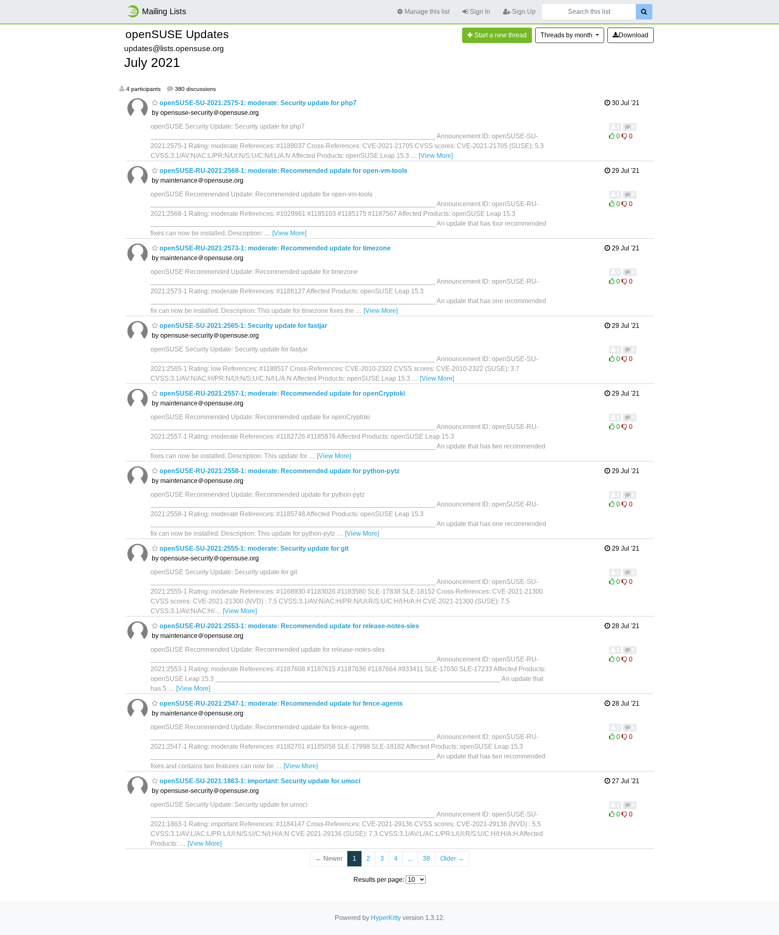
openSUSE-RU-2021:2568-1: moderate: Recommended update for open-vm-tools (282, 170)
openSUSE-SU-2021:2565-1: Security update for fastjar (242, 325)
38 (426, 858)
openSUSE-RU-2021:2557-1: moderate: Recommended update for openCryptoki (281, 393)
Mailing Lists (164, 11)
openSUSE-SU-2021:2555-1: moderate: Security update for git (253, 548)
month (567, 35)
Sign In (479, 11)
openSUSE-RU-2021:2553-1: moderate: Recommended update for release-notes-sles (288, 626)
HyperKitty (386, 917)
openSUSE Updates (177, 34)
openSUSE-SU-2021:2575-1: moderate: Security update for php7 (257, 102)
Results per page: (378, 879)
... (410, 858)
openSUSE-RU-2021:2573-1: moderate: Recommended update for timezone (274, 248)
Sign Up (523, 11)
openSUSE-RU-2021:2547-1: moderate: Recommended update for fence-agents (280, 703)
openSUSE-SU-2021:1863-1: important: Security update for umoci (259, 781)
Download (633, 35)
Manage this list (426, 11)
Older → (452, 858)
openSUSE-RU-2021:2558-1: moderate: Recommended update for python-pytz (279, 471)
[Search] (644, 11)
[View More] (436, 155)
